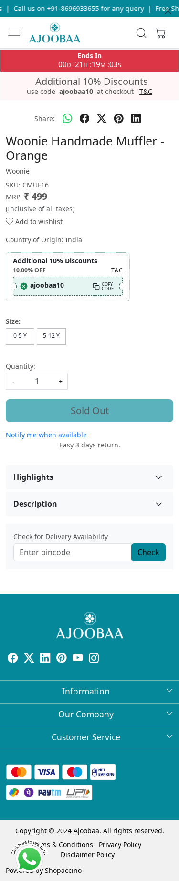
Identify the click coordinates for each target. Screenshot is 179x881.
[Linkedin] (45, 659)
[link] (141, 33)
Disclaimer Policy (88, 854)
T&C (145, 91)
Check (148, 552)
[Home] (55, 33)
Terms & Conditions (62, 844)
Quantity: (20, 366)
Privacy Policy (120, 844)
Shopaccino (63, 870)
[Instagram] (94, 659)
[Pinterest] (61, 659)
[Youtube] (78, 659)
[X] (29, 659)
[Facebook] (13, 659)
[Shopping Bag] (158, 33)
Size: (13, 321)
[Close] (168, 11)
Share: (44, 118)
